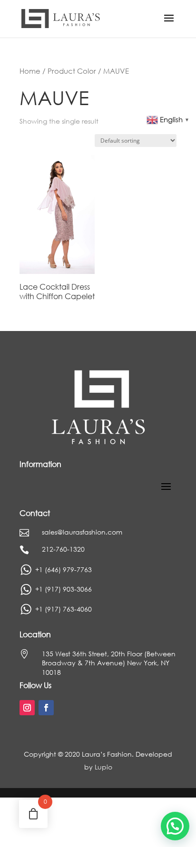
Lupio (103, 766)
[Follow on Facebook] (46, 707)
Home (30, 71)
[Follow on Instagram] (27, 707)
